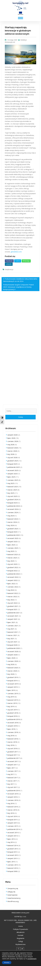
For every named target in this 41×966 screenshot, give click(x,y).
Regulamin (20, 938)
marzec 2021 (12, 635)
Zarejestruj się (12, 888)
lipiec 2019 (11, 690)
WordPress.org (13, 901)
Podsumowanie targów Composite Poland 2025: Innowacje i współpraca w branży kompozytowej (18, 287)
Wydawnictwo (20, 944)
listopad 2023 (12, 532)
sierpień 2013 (12, 858)
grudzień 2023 (12, 529)
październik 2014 (13, 829)
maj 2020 (10, 664)
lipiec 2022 (11, 583)
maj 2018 (10, 735)
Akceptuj (6, 962)
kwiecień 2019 (12, 700)
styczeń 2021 (12, 642)
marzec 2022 (12, 596)
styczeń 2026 (12, 457)
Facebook (9, 261)
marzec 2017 (12, 781)
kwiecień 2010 (12, 868)
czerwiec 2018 (12, 732)
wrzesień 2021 (12, 616)
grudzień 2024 (12, 499)
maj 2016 (10, 803)
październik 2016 (13, 790)
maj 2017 (10, 774)
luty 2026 (10, 454)
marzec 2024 (12, 522)
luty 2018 (10, 745)
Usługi (20, 941)
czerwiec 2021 (12, 626)
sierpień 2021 (12, 619)
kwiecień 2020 (12, 668)
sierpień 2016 (12, 797)
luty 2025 (10, 493)
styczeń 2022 (12, 603)
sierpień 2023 (12, 541)
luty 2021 (10, 638)
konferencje (9, 269)
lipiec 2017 (11, 768)
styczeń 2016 (12, 816)
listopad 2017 (12, 755)
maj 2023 (10, 551)
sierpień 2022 (12, 580)
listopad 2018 (12, 716)
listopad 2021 (12, 609)
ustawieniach (31, 959)
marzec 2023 (12, 558)
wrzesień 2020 (12, 651)
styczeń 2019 (12, 710)
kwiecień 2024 (12, 519)
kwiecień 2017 (12, 777)
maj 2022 (10, 590)
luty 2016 (10, 813)
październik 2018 (13, 719)
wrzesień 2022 (12, 577)
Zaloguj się (11, 892)
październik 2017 (13, 758)
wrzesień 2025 (12, 470)
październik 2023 (13, 535)
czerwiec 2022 (12, 587)
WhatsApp (26, 261)
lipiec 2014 (11, 839)
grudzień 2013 (12, 849)
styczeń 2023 (12, 564)
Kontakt (20, 935)
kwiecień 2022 (12, 593)
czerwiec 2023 (12, 548)
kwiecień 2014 (12, 845)
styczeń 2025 (12, 496)
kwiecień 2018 (12, 739)
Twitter (17, 261)
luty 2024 (10, 525)
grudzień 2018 (12, 713)
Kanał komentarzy (13, 898)
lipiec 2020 (11, 658)
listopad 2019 (12, 680)
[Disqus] (20, 324)
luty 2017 (10, 784)
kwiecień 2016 (12, 807)
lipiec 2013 (11, 862)
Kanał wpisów (12, 895)
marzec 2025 (12, 490)
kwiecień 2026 (12, 448)
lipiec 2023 (11, 545)
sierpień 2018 (12, 726)
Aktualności (20, 932)
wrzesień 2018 (12, 723)
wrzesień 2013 (12, 855)
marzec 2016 (12, 810)
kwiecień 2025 (12, 487)
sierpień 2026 (12, 435)
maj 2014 (10, 842)
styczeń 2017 (12, 787)
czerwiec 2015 (12, 826)
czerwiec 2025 (12, 480)
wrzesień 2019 (12, 684)
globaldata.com (16, 252)
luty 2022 (10, 600)
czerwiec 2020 (12, 661)
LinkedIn (9, 264)
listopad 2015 (12, 820)
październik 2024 (13, 506)
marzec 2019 (12, 703)
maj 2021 (10, 629)
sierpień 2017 (12, 765)
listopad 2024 (12, 503)
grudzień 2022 (12, 567)
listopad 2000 (12, 871)
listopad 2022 (12, 571)
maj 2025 (10, 483)
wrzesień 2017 (12, 761)
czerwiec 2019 (12, 693)
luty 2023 (10, 561)
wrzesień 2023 (12, 538)
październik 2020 (13, 648)
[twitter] (22, 949)
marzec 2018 (12, 742)
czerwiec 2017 (12, 771)
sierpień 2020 (12, 655)
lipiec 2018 (11, 729)
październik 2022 (13, 574)
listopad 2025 (12, 464)
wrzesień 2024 (12, 509)
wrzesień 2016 (12, 794)
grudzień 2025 (12, 461)
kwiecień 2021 (12, 632)
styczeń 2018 (12, 748)
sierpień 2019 (12, 687)
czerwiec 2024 (12, 512)
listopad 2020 (12, 645)
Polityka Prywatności (20, 929)
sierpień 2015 (12, 823)
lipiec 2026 (11, 438)
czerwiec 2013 (12, 865)
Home (20, 926)
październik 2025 (13, 467)
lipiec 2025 (11, 477)
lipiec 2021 (11, 622)
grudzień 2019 (12, 677)
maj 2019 (10, 697)
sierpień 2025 (12, 474)
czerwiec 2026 (12, 441)
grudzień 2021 (12, 606)
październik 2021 (13, 613)
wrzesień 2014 (12, 832)
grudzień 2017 (12, 752)
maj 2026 (10, 444)
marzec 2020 (12, 671)
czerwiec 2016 (12, 800)
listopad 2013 (12, 852)
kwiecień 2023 (12, 554)
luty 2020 (10, 674)
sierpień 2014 (12, 836)
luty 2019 (10, 706)
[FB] (18, 949)
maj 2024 (10, 516)
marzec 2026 (12, 451)
